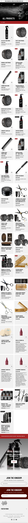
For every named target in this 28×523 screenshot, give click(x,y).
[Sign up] (25, 484)
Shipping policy (10, 517)
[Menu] (1, 4)
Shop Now (14, 461)
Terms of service (17, 516)
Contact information (16, 517)
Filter (3, 22)
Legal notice (22, 516)
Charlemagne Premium (12, 514)
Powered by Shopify (19, 514)
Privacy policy (11, 516)
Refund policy (6, 516)
